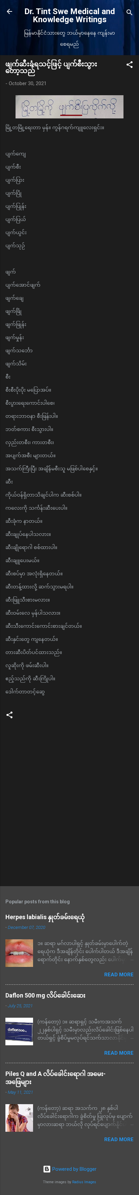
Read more (119, 975)
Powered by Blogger (73, 1169)
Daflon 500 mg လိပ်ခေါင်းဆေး (45, 995)
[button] (130, 66)
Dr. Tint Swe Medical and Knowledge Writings (69, 15)
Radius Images (84, 1182)
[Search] (130, 13)
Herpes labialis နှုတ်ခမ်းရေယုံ (45, 916)
